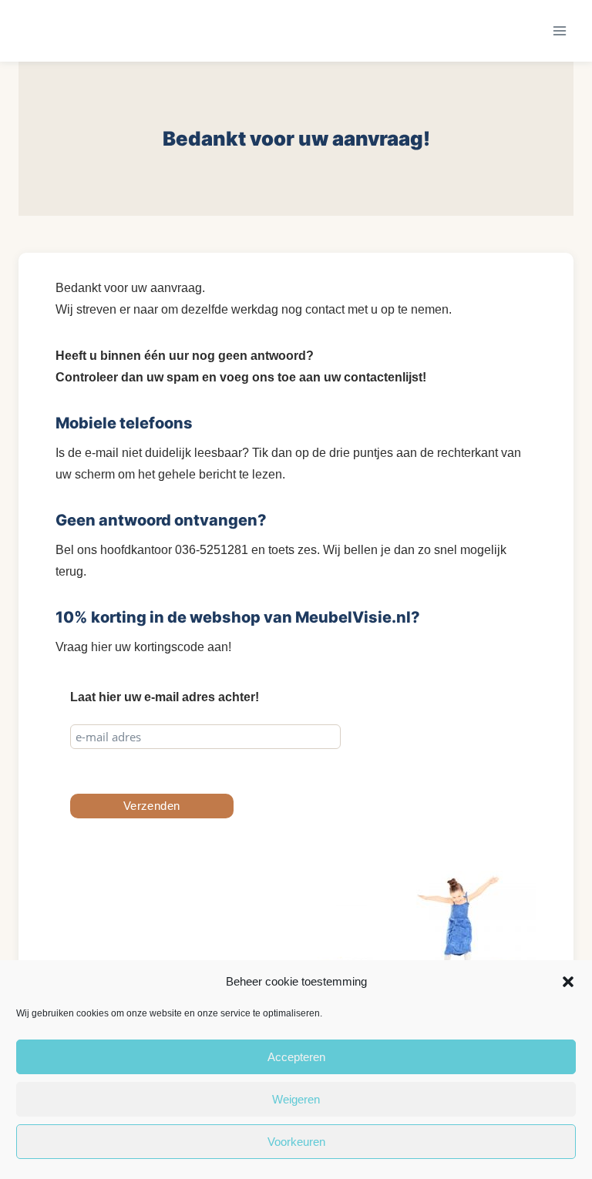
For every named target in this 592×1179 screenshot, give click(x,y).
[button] (568, 981)
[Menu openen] (559, 30)
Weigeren (296, 1099)
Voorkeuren (296, 1141)
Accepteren (296, 1056)
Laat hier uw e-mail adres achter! (164, 697)
